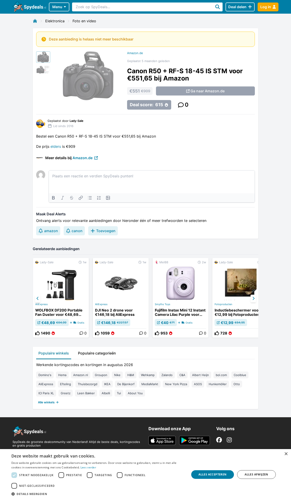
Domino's (44, 375)
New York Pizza (176, 384)
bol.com (221, 375)
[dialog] (145, 474)
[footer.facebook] (219, 440)
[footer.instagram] (229, 440)
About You (135, 393)
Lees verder (88, 467)
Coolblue (240, 375)
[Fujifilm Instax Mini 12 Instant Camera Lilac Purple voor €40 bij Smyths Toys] (180, 298)
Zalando (167, 375)
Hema (62, 375)
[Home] (35, 21)
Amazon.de (135, 53)
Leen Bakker (86, 393)
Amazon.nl (80, 375)
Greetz (65, 393)
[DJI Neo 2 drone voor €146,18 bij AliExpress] (121, 298)
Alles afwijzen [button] (256, 474)
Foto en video (84, 21)
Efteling (65, 384)
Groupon (101, 375)
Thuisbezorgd (87, 384)
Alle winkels (46, 402)
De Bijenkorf (126, 384)
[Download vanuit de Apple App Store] (162, 440)
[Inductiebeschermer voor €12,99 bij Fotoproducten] (240, 298)
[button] (97, 494)
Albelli (106, 393)
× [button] (286, 454)
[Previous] (37, 298)
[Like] (37, 333)
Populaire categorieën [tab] (97, 353)
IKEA (107, 384)
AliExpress (41, 304)
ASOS (198, 384)
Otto (236, 384)
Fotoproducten (223, 304)
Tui (119, 393)
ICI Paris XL (46, 393)
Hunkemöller (218, 384)
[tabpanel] (145, 382)
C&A (182, 375)
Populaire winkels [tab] (53, 353)
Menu (57, 7)
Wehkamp (148, 375)
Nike (117, 375)
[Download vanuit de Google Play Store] (194, 440)
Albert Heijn (200, 375)
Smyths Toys (162, 304)
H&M (130, 375)
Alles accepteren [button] (212, 474)
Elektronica (55, 21)
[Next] (253, 298)
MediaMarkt (149, 384)
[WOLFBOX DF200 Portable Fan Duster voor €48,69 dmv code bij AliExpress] (61, 298)
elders (55, 146)
